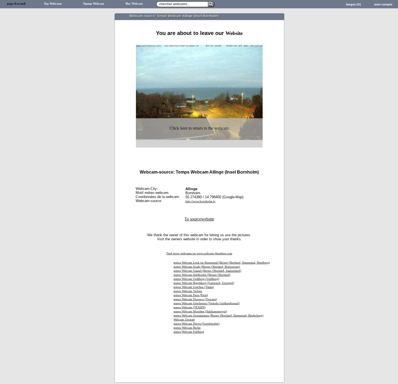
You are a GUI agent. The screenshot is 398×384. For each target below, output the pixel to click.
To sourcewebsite (199, 219)
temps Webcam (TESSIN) (189, 307)
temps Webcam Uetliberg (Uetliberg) (196, 278)
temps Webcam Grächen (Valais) (194, 287)
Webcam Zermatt (184, 319)
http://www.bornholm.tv (200, 201)
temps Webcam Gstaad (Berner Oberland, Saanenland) (207, 270)
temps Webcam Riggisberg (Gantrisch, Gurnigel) (204, 282)
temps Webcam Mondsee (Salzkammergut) (200, 311)
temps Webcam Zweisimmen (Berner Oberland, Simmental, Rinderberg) (218, 315)
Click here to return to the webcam (199, 128)
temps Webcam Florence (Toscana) (195, 299)
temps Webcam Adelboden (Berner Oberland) (202, 274)
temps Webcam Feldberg (189, 331)
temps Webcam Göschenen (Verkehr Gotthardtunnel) (207, 303)
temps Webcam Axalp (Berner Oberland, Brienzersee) (207, 266)
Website (234, 33)
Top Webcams (53, 3)
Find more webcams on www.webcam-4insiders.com (199, 253)
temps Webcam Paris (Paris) (191, 295)
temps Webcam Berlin (187, 327)
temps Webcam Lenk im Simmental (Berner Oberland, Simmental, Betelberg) (222, 262)
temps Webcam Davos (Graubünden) (197, 323)
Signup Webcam (93, 3)
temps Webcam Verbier (188, 291)
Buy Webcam (134, 3)
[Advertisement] (199, 43)
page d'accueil (16, 3)
